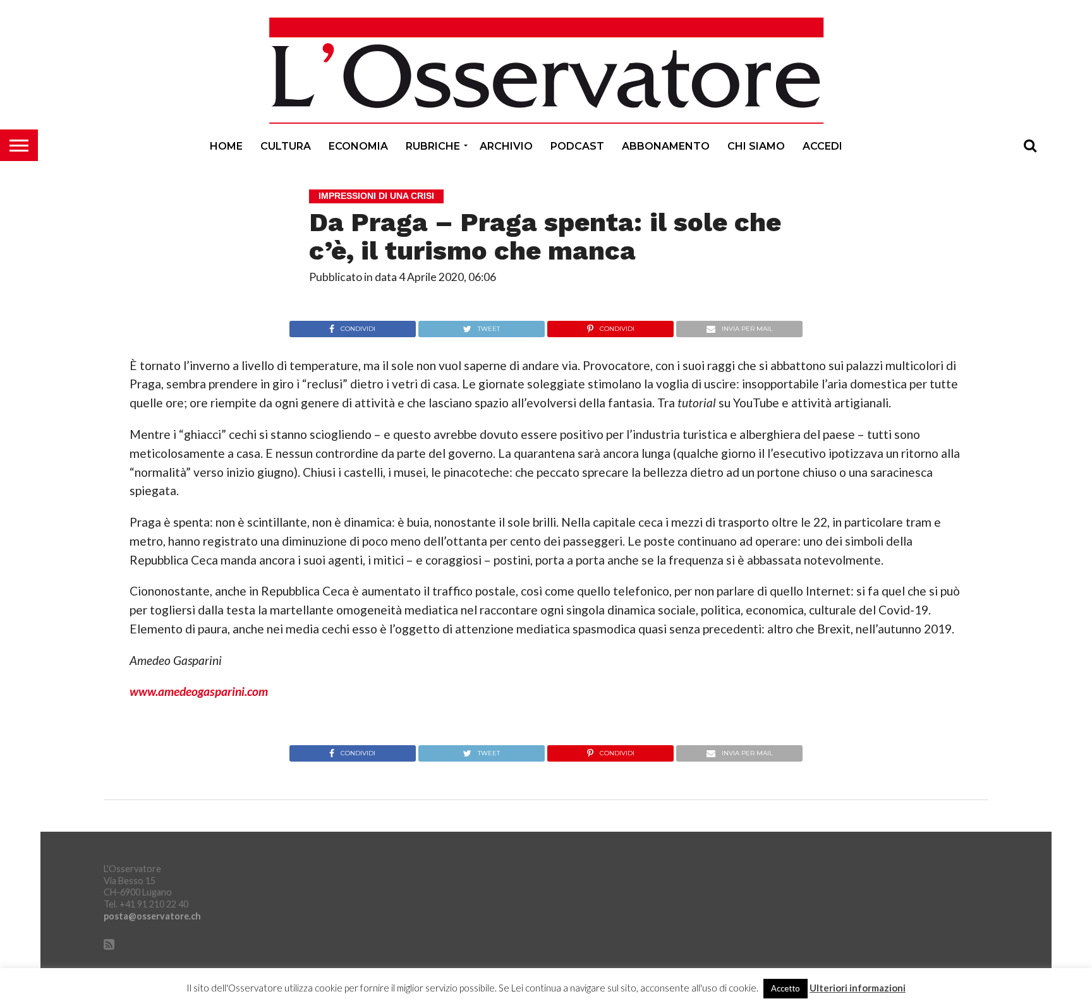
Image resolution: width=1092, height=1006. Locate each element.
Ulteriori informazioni (858, 988)
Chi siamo (756, 146)
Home (226, 146)
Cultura (285, 146)
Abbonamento (666, 146)
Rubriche (433, 146)
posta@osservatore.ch (152, 916)
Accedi (822, 146)
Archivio (506, 146)
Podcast (577, 146)
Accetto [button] (785, 988)
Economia (358, 146)
